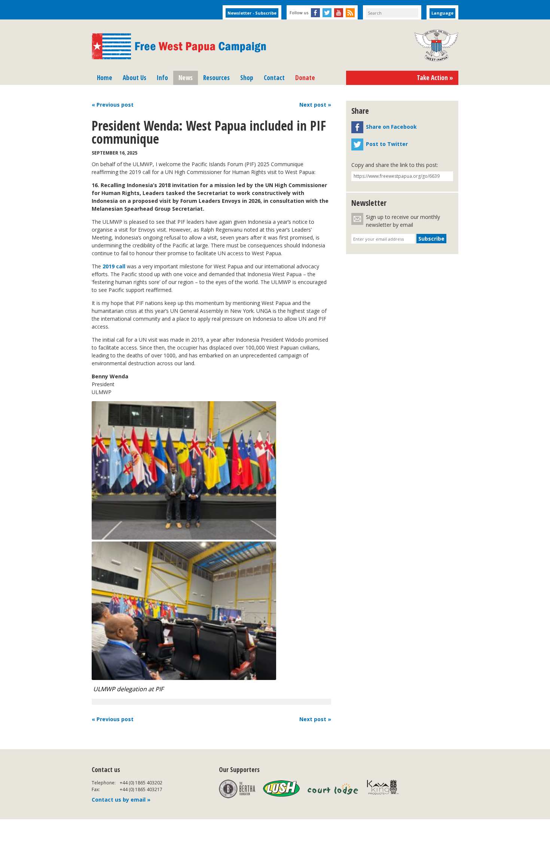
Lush (281, 789)
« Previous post (113, 719)
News (185, 77)
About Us (134, 77)
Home (104, 77)
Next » (315, 104)
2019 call (114, 266)
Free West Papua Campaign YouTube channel (338, 12)
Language (442, 13)
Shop (246, 77)
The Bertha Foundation (237, 789)
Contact (274, 77)
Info (162, 77)
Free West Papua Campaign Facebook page (315, 12)
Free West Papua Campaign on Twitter (327, 12)
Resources (216, 77)
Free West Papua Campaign (179, 46)
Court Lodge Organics (333, 789)
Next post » (315, 719)
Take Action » (435, 77)
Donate (305, 77)
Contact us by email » (121, 799)
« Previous (113, 104)
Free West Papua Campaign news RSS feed (350, 12)
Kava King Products (386, 789)
